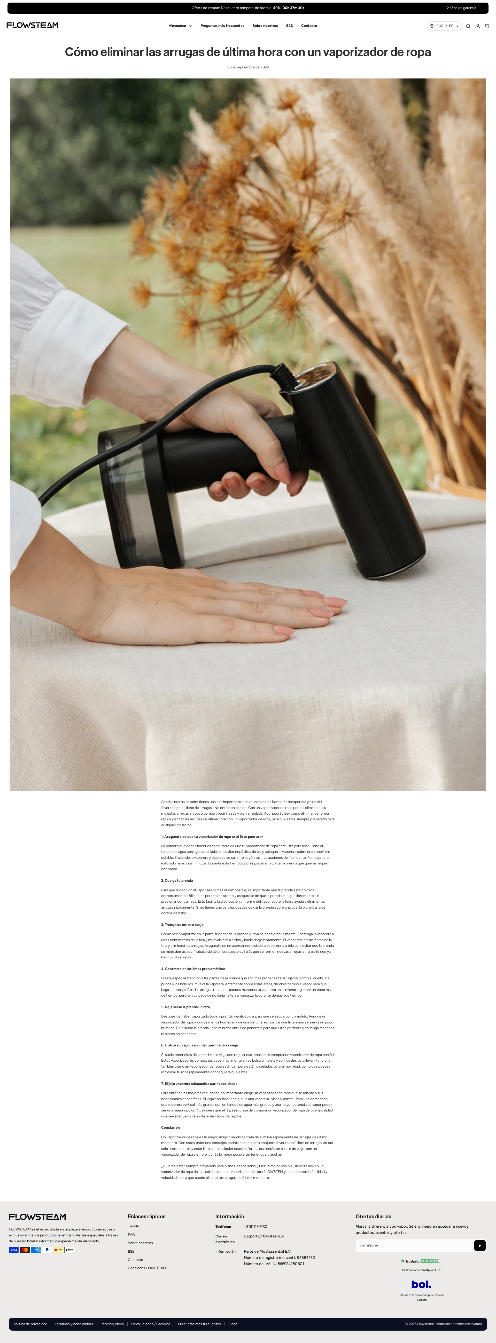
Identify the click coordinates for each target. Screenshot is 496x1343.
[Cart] (487, 26)
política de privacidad (30, 1324)
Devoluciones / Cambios (151, 1324)
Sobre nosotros (140, 1243)
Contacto (135, 1260)
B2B (131, 1251)
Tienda (133, 1226)
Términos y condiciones (74, 1324)
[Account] (478, 26)
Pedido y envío (112, 1324)
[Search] (468, 26)
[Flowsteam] (32, 25)
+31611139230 (255, 1226)
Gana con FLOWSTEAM (147, 1268)
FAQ (131, 1235)
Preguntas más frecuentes (199, 1324)
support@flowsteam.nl (264, 1236)
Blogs (232, 1324)
